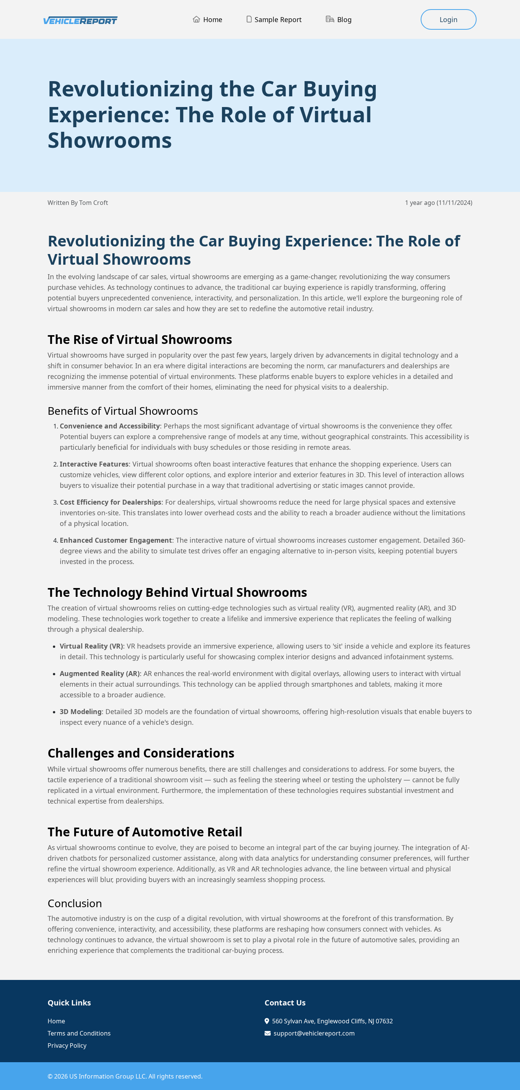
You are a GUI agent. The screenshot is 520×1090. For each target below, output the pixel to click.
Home (212, 19)
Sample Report (278, 19)
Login (449, 19)
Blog (344, 19)
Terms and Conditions (79, 1033)
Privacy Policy (67, 1045)
